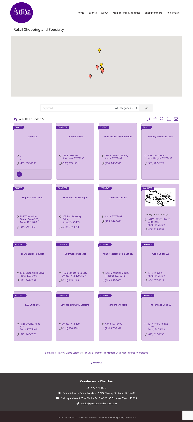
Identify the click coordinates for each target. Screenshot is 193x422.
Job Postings (129, 352)
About (104, 12)
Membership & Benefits (126, 12)
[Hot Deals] (19, 176)
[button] (90, 76)
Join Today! (173, 12)
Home (81, 12)
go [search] (146, 108)
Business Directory (54, 352)
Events (93, 12)
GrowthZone (130, 417)
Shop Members (153, 12)
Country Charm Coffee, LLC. (158, 214)
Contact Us (142, 352)
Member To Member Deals (108, 352)
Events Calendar (74, 352)
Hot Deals (88, 352)
